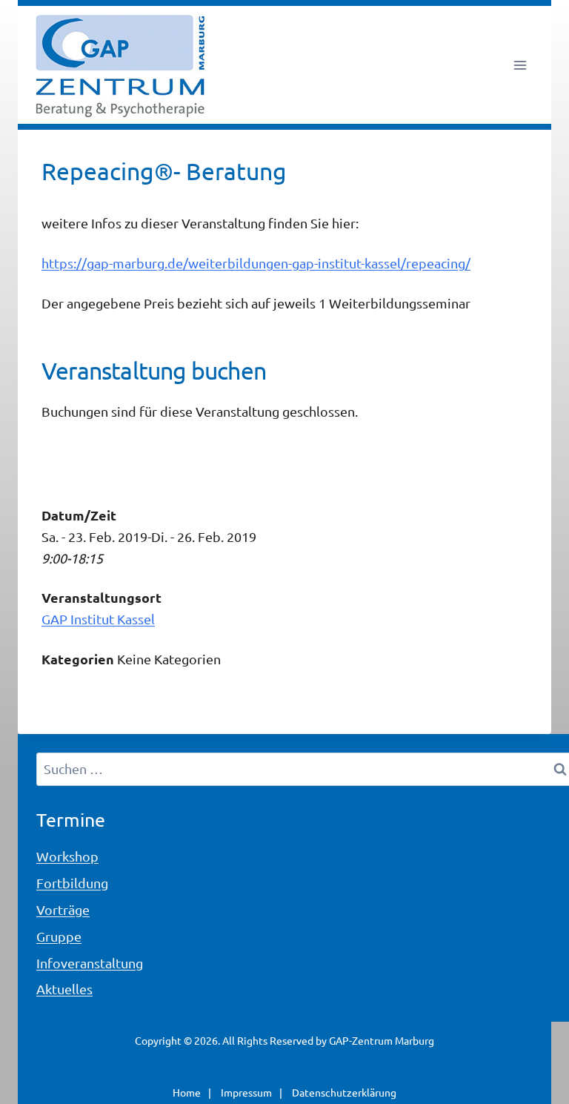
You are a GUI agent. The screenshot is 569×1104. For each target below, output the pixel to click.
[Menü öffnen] (519, 64)
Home (187, 1092)
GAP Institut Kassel (98, 619)
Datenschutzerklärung (344, 1092)
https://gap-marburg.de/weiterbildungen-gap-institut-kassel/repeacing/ (255, 263)
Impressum (246, 1092)
